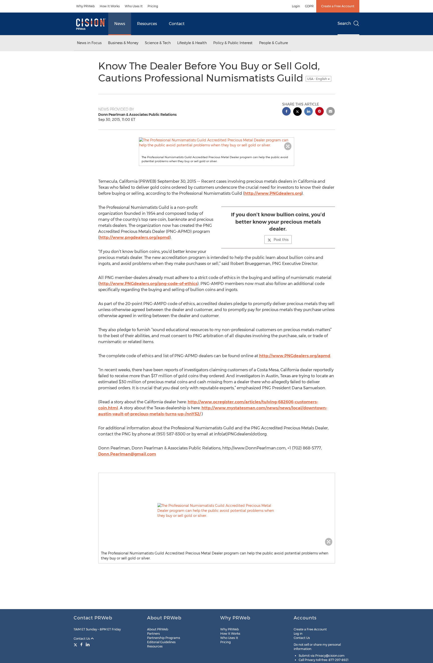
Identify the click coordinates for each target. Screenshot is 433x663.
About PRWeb (157, 629)
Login (296, 6)
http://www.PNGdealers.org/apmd (294, 355)
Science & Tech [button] (158, 43)
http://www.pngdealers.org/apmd (134, 237)
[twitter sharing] (297, 112)
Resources (147, 23)
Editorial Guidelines (161, 642)
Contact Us (82, 638)
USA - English (317, 79)
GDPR (309, 6)
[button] (216, 143)
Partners (153, 633)
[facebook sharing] (286, 112)
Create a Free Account (337, 6)
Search (344, 23)
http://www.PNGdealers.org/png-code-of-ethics (148, 283)
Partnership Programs (163, 638)
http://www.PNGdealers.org (273, 193)
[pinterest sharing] (319, 112)
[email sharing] (330, 112)
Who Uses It (134, 6)
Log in (298, 633)
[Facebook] (81, 644)
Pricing (153, 6)
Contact (176, 23)
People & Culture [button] (273, 43)
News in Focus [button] (89, 43)
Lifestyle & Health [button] (192, 43)
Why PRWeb (85, 6)
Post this (281, 239)
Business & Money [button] (123, 43)
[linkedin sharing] (308, 112)
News (119, 23)
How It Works (110, 6)
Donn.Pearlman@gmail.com (127, 454)
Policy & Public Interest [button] (233, 43)
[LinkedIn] (87, 644)
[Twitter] (76, 644)
